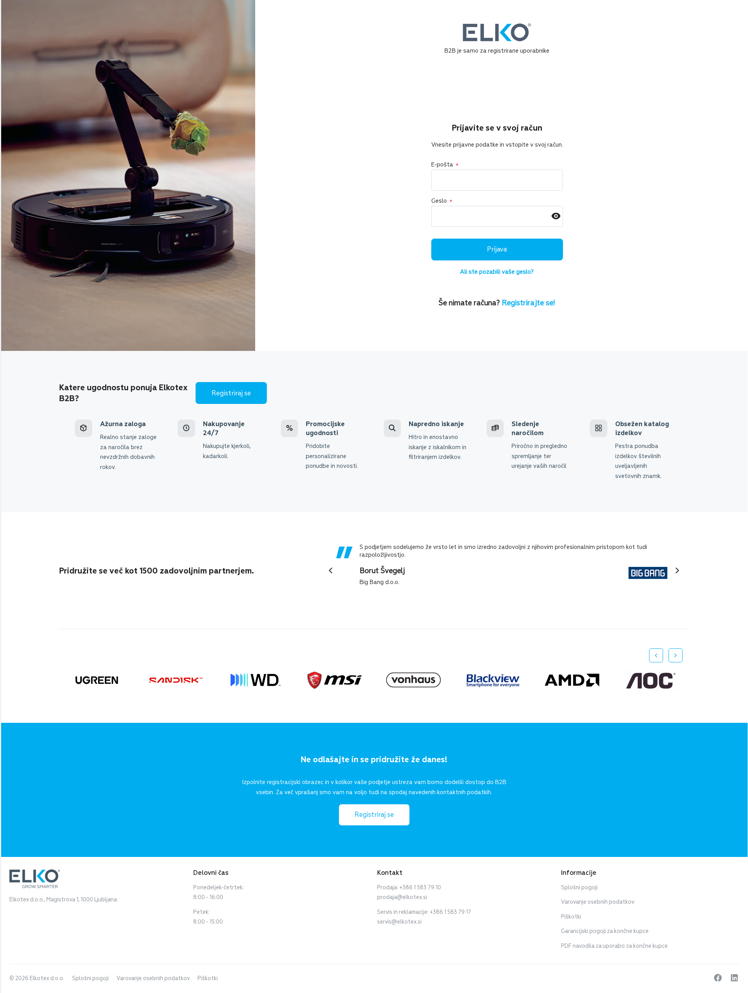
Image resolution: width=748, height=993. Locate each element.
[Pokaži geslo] (556, 217)
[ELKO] (497, 27)
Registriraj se (231, 393)
